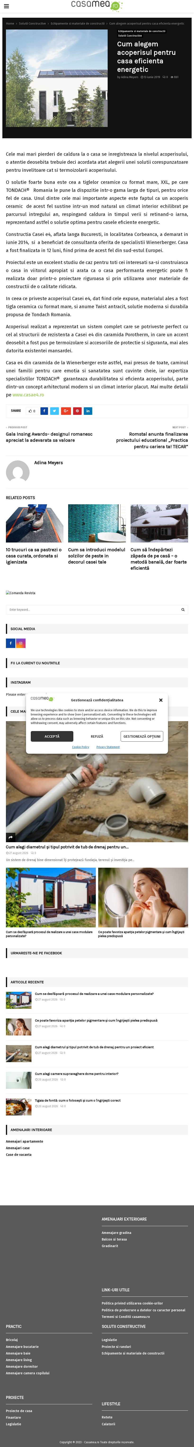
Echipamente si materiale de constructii (141, 31)
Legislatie (13, 1424)
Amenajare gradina (116, 1233)
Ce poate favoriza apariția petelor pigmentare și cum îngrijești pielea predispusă (96, 1020)
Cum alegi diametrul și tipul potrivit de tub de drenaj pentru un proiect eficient (94, 1047)
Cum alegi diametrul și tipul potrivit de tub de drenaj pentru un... (67, 847)
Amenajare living (19, 1360)
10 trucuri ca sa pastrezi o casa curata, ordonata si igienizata (34, 556)
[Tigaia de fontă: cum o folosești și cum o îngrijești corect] (18, 1106)
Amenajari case (18, 1148)
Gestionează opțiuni (141, 736)
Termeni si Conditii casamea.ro (126, 1317)
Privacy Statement (108, 747)
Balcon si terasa (114, 1239)
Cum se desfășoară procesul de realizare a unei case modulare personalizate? (94, 994)
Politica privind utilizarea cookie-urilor (132, 1303)
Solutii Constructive (130, 35)
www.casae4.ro (28, 395)
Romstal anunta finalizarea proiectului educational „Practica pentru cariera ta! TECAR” (152, 440)
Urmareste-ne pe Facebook (36, 953)
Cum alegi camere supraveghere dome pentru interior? (77, 1074)
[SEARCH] (183, 609)
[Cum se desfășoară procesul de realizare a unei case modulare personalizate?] (51, 897)
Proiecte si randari (116, 1347)
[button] (161, 700)
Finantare (13, 1418)
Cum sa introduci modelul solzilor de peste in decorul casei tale (96, 556)
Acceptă (52, 736)
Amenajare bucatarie (22, 1347)
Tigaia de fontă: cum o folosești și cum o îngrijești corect (78, 1100)
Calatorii (108, 1424)
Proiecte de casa (19, 1411)
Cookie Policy (80, 747)
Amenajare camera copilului (27, 1373)
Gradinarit (110, 1246)
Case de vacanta (18, 1155)
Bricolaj (12, 1340)
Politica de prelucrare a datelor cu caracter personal (143, 1310)
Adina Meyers (129, 77)
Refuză (97, 736)
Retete (107, 1417)
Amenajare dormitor (22, 1367)
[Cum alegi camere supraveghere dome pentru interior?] (18, 1080)
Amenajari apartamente (24, 1142)
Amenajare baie (18, 1353)
